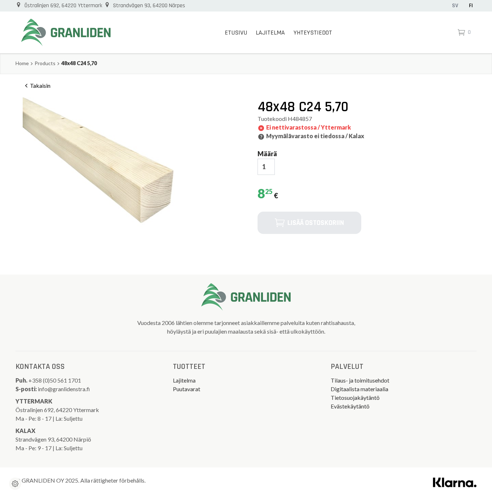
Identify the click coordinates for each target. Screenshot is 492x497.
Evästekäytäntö (350, 406)
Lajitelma (270, 32)
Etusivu (236, 32)
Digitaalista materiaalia (359, 388)
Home (22, 63)
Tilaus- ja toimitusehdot (360, 380)
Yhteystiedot (313, 32)
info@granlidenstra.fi (64, 388)
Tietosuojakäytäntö (355, 397)
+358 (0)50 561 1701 (55, 380)
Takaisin (40, 85)
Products (45, 63)
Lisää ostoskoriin (315, 222)
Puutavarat (186, 388)
